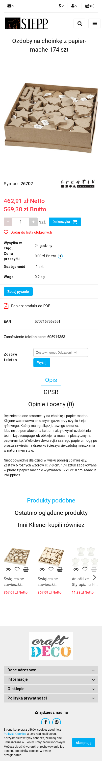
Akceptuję (84, 743)
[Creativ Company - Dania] (78, 183)
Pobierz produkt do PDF (30, 306)
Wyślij (42, 362)
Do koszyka (61, 222)
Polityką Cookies (15, 734)
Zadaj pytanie (18, 292)
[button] (89, 6)
